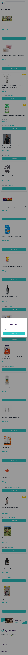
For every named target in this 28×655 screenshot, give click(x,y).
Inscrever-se (14, 333)
